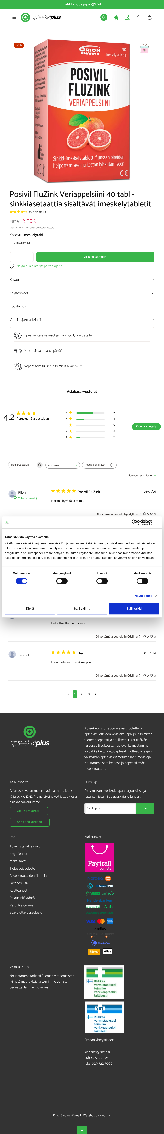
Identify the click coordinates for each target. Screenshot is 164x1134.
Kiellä (30, 608)
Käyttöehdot (18, 891)
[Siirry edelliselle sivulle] (68, 694)
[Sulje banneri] (158, 522)
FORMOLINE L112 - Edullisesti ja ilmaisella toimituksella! (82, 4)
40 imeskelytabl (21, 243)
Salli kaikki (134, 608)
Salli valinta (82, 608)
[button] (14, 17)
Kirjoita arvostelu (146, 426)
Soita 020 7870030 (29, 822)
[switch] (62, 581)
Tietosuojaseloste (22, 869)
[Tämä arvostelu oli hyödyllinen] (144, 514)
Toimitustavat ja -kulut (25, 846)
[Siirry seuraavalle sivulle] (95, 694)
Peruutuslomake (21, 905)
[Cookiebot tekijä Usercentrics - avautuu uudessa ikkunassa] (134, 522)
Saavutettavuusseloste (26, 913)
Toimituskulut (30, 228)
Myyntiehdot (18, 854)
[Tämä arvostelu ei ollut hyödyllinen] (151, 514)
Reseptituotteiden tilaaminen (30, 876)
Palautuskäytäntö (22, 898)
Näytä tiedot (143, 595)
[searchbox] (22, 465)
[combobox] (62, 465)
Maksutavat (18, 861)
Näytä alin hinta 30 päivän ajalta (39, 266)
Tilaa (145, 808)
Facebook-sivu (20, 883)
